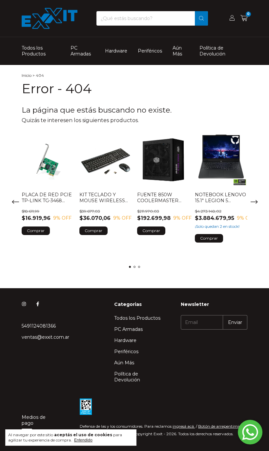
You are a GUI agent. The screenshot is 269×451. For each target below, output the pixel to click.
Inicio (26, 75)
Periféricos (150, 51)
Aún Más (177, 51)
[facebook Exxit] (37, 304)
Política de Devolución (212, 51)
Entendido (83, 440)
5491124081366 (39, 326)
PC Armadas (81, 51)
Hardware (116, 51)
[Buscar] (201, 18)
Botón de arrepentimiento (222, 426)
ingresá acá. (184, 426)
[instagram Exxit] (24, 304)
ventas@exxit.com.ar (45, 337)
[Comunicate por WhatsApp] (250, 432)
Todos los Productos (34, 51)
